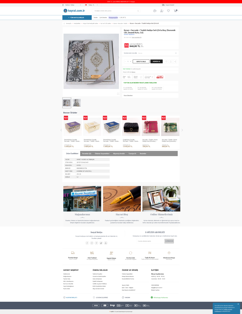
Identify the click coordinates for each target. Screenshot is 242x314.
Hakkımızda (66, 274)
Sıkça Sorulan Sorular (98, 288)
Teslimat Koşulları (97, 274)
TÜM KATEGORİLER (77, 17)
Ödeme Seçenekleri (127, 274)
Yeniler (96, 17)
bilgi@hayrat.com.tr (156, 287)
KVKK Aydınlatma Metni (99, 286)
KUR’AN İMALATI (71, 297)
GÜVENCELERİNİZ (102, 297)
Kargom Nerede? (170, 5)
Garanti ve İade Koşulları (99, 276)
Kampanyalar (113, 17)
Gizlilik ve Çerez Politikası (100, 283)
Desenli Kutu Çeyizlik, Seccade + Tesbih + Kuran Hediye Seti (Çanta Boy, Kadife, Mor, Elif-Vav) (71, 140)
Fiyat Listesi (66, 288)
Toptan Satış (66, 279)
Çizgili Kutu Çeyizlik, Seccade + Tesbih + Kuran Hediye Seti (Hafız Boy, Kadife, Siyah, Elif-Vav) (130, 140)
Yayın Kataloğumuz (68, 286)
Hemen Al (156, 61)
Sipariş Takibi (125, 285)
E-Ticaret (116, 311)
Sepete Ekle (141, 61)
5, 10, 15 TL (123, 17)
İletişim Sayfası (155, 290)
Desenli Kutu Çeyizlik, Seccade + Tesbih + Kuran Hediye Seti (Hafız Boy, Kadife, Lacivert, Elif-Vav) (110, 140)
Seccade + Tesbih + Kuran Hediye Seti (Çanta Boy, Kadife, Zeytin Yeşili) (169, 140)
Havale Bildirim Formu (128, 279)
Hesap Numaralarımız (128, 276)
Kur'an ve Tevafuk (68, 283)
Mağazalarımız (67, 276)
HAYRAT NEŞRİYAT (129, 34)
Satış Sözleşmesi (97, 279)
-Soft (111, 311)
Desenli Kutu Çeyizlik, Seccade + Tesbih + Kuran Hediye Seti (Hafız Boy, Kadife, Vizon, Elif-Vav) (91, 140)
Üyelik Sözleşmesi (97, 281)
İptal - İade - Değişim (127, 287)
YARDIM (127, 297)
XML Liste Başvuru (68, 281)
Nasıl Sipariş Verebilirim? (128, 290)
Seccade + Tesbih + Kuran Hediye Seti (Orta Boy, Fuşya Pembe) (150, 140)
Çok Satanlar (103, 17)
